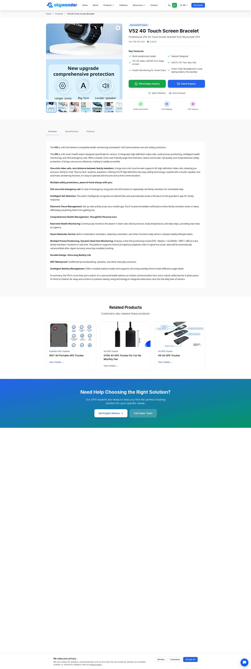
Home (85, 5)
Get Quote (198, 5)
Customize (175, 659)
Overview (52, 131)
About (95, 5)
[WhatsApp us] (174, 5)
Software (123, 5)
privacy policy (96, 664)
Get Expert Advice (109, 413)
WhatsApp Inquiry (149, 83)
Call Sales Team (143, 413)
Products (107, 5)
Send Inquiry (188, 83)
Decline (161, 659)
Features (91, 131)
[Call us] (169, 5)
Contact (154, 5)
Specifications (71, 131)
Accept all (190, 659)
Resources (137, 5)
